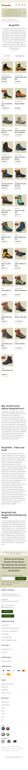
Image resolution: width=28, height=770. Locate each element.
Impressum (3, 746)
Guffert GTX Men (20, 344)
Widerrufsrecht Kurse (5, 748)
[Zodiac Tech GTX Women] (20, 147)
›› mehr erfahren (14, 50)
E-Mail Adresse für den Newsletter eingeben (12, 575)
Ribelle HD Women (20, 290)
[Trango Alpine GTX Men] (20, 67)
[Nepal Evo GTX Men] (7, 253)
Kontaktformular (7, 611)
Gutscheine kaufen (6, 657)
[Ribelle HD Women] (20, 280)
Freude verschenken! (6, 661)
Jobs (2, 719)
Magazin (3, 680)
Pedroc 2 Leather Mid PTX (6, 131)
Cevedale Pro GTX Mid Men (20, 185)
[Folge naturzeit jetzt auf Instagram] (2, 742)
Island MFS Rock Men (6, 318)
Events (3, 717)
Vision (2, 708)
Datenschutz (13, 748)
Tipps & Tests (4, 687)
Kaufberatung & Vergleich (7, 684)
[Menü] (25, 5)
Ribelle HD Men (19, 104)
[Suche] (16, 5)
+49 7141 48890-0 (9, 605)
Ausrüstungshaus (5, 705)
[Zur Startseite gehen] (7, 5)
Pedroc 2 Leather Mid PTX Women (20, 131)
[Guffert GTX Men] (20, 333)
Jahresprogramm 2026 (6, 649)
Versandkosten (17, 553)
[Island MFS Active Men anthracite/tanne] (7, 333)
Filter (8, 56)
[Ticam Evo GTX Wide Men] (7, 200)
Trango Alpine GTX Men (20, 78)
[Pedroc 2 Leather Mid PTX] (7, 120)
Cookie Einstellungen (5, 750)
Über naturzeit (5, 698)
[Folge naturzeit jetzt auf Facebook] (8, 742)
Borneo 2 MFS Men (20, 317)
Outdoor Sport (4, 690)
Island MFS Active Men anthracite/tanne (7, 345)
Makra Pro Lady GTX (19, 211)
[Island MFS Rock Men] (7, 307)
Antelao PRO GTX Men (20, 264)
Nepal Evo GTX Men (6, 264)
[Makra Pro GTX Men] (7, 227)
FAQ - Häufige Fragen (6, 637)
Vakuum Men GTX (6, 370)
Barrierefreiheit (21, 748)
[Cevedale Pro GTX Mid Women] (7, 173)
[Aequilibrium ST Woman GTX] (7, 147)
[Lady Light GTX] (7, 280)
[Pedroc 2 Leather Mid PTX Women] (20, 120)
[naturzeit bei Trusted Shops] (3, 734)
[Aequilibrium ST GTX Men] (7, 67)
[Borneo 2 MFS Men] (20, 307)
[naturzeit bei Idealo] (3, 728)
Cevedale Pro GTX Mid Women (7, 185)
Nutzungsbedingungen (7, 584)
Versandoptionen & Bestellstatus (9, 631)
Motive (3, 711)
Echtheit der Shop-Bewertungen (9, 640)
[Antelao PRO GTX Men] (20, 253)
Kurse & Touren (5, 645)
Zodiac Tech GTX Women (20, 158)
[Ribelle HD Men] (20, 93)
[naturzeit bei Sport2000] (8, 728)
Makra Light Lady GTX (20, 238)
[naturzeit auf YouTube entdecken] (14, 742)
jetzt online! (4, 652)
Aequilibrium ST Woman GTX (6, 158)
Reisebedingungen (15, 750)
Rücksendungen (5, 634)
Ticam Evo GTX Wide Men (6, 211)
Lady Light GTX (6, 290)
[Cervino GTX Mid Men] (7, 93)
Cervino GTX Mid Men (6, 104)
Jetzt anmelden (21, 578)
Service (3, 714)
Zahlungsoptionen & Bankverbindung (10, 628)
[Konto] (19, 5)
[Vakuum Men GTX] (7, 360)
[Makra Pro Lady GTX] (20, 200)
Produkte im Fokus (5, 692)
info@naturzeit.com (8, 607)
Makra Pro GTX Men (6, 238)
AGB (8, 746)
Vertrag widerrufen (8, 615)
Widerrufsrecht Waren (15, 746)
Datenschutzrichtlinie (12, 582)
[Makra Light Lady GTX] (20, 227)
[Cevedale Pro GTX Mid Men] (20, 173)
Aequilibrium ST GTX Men (6, 78)
